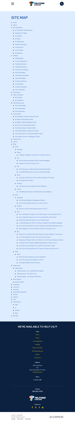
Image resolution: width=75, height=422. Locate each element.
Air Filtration (18, 97)
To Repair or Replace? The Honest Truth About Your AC (35, 155)
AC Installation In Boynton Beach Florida (26, 116)
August (19, 152)
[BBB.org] (39, 407)
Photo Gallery (17, 279)
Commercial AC (19, 47)
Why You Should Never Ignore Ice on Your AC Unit (33, 203)
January (19, 189)
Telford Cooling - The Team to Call (27, 274)
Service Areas (17, 114)
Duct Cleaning (19, 50)
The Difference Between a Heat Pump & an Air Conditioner (35, 192)
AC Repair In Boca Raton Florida (24, 119)
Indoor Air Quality (18, 95)
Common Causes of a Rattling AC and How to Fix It (33, 209)
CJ (15, 307)
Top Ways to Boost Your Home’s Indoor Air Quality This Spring (36, 177)
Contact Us (16, 287)
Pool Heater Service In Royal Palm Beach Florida (28, 134)
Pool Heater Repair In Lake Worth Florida (26, 131)
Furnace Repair (19, 84)
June (18, 212)
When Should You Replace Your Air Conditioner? (32, 257)
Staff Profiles (17, 302)
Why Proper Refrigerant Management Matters (32, 200)
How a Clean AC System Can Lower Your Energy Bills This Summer (38, 217)
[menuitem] (13, 419)
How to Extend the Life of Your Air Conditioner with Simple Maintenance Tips (40, 226)
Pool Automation (20, 111)
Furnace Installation (20, 81)
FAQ (14, 299)
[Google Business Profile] (43, 407)
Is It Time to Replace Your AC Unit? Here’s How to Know (35, 237)
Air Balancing (18, 53)
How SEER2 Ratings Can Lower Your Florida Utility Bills (34, 172)
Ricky (16, 313)
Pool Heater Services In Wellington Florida (27, 136)
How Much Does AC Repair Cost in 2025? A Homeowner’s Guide (37, 246)
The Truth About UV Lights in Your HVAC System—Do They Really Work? (40, 214)
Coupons (15, 297)
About (15, 25)
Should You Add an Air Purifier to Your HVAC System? (34, 220)
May (18, 166)
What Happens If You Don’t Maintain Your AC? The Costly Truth (37, 229)
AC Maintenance (19, 41)
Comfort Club (17, 139)
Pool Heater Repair (20, 105)
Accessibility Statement (20, 292)
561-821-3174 (37, 391)
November (20, 197)
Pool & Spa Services (18, 103)
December (20, 149)
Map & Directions (37, 372)
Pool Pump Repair (20, 108)
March (18, 175)
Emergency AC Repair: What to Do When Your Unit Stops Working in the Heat (41, 240)
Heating (15, 56)
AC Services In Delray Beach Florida (25, 125)
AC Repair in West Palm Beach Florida (25, 122)
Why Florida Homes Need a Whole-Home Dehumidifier (34, 160)
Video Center (16, 265)
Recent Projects (19, 282)
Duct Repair (18, 36)
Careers (15, 141)
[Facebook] (32, 407)
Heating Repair (19, 58)
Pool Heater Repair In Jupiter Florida (25, 128)
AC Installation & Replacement (23, 30)
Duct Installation (20, 90)
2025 (16, 195)
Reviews (15, 294)
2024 (16, 251)
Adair (16, 304)
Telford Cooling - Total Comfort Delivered (29, 276)
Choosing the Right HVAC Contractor (29, 263)
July (18, 158)
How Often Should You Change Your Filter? (31, 260)
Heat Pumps (16, 92)
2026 (16, 147)
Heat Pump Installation (21, 70)
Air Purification (19, 100)
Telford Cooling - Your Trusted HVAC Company (30, 271)
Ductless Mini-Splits (21, 44)
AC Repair (18, 39)
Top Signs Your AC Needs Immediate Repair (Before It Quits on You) (38, 243)
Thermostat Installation (22, 75)
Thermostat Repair (20, 78)
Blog (14, 144)
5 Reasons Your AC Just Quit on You (29, 163)
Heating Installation (20, 64)
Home (15, 22)
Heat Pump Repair (20, 72)
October (19, 206)
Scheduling (16, 284)
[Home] (36, 3)
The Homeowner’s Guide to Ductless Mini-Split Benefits (35, 169)
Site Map (15, 316)
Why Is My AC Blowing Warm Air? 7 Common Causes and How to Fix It (39, 248)
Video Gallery (19, 268)
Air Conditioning (17, 27)
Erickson (17, 310)
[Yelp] (36, 407)
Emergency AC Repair (21, 33)
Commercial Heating (20, 87)
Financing (15, 289)
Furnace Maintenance (21, 61)
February (19, 183)
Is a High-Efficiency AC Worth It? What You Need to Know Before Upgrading (40, 223)
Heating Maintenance (21, 67)
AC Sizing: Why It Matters (26, 180)
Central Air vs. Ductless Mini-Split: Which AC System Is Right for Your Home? (40, 234)
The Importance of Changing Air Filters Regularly (33, 186)
